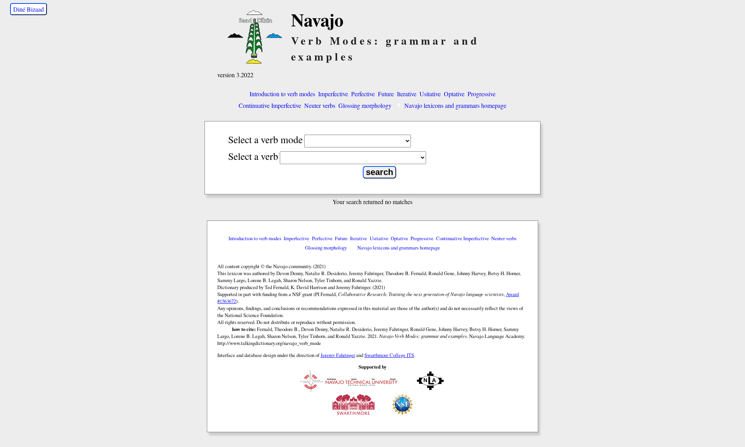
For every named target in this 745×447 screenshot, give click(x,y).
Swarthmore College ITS (389, 355)
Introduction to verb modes (282, 94)
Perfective (363, 94)
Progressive (482, 94)
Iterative (406, 94)
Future (386, 94)
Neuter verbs (319, 105)
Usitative (430, 94)
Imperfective (333, 94)
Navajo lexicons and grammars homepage (455, 105)
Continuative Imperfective (270, 105)
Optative (454, 94)
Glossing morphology (365, 105)
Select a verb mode (265, 139)
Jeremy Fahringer (338, 355)
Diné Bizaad (28, 9)
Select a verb (253, 156)
